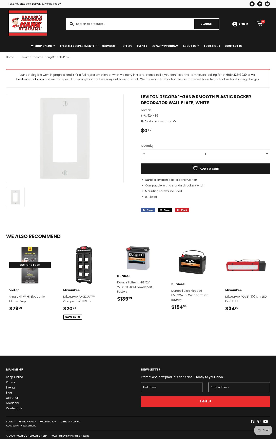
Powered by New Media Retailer (70, 435)
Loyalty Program (165, 46)
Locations (212, 46)
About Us (190, 46)
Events (142, 46)
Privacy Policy (27, 421)
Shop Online (43, 46)
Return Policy (48, 421)
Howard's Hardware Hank (31, 435)
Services (108, 46)
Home (10, 57)
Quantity (147, 146)
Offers (127, 46)
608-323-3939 (236, 75)
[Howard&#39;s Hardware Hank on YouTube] (265, 422)
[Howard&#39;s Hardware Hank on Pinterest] (258, 422)
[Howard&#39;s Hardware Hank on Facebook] (253, 422)
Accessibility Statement (21, 425)
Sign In (243, 23)
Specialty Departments (77, 46)
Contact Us (233, 46)
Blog (9, 393)
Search (210, 24)
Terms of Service (69, 421)
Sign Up (205, 401)
